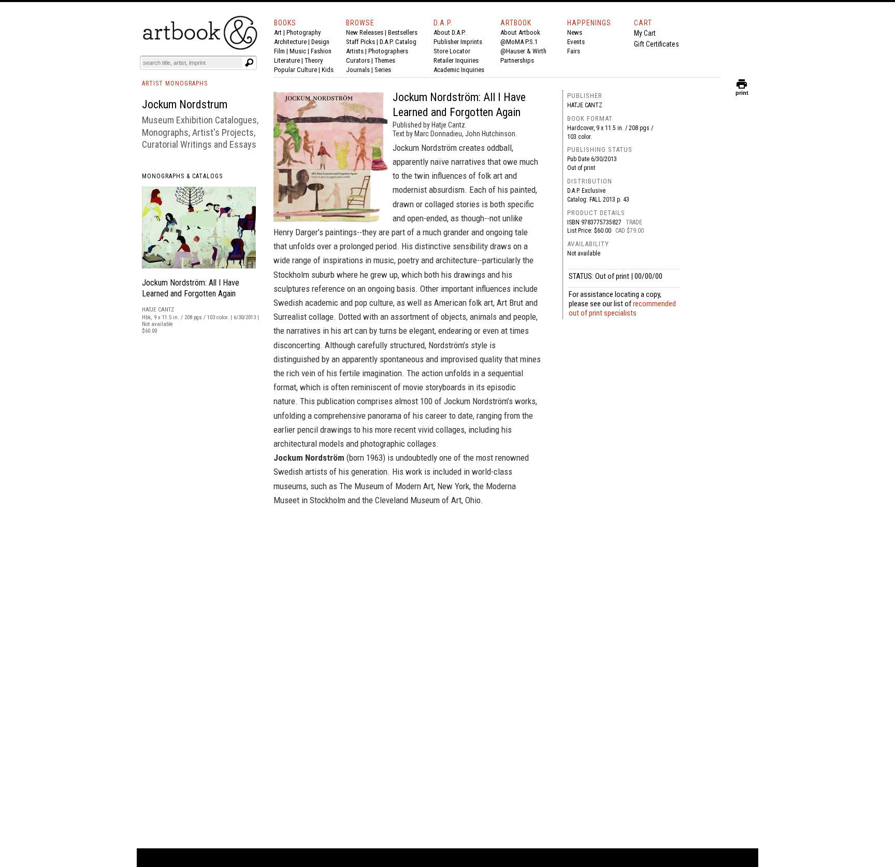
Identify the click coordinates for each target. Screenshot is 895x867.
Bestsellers (402, 32)
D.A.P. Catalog (398, 42)
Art (278, 32)
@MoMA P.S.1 (519, 42)
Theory (314, 60)
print (741, 90)
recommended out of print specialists (622, 308)
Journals (358, 70)
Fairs (573, 51)
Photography (303, 32)
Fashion (321, 51)
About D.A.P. (450, 32)
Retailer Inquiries (456, 60)
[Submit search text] (249, 63)
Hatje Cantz (584, 105)
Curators (358, 60)
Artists (355, 51)
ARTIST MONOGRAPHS (175, 83)
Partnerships (517, 60)
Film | (282, 51)
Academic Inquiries (459, 70)
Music (298, 51)
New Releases (364, 32)
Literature (287, 60)
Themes (384, 60)
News (574, 32)
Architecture (290, 42)
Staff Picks (360, 42)
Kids (328, 70)
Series (382, 70)
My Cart (645, 33)
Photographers (388, 51)
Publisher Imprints (458, 42)
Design (320, 42)
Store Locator (452, 51)
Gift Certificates (656, 44)
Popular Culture (295, 70)
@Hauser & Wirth (523, 51)
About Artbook (520, 32)
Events (576, 42)
